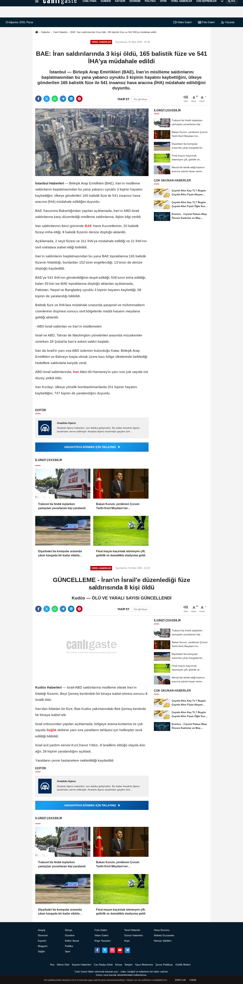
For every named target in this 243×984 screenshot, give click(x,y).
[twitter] (46, 99)
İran (76, 372)
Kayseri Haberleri (81, 964)
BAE (88, 226)
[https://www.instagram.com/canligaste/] (112, 950)
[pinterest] (79, 99)
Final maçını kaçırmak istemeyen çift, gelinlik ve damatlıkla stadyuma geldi (120, 553)
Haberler (45, 32)
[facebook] (38, 99)
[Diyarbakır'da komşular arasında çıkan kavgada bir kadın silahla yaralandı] (62, 531)
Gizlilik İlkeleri (183, 964)
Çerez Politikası (164, 964)
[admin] (127, 950)
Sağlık (51, 730)
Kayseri (42, 940)
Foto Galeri (208, 22)
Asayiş (41, 930)
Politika (69, 946)
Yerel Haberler (60, 32)
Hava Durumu (162, 930)
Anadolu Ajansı (66, 422)
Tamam (192, 980)
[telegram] (63, 99)
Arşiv (127, 940)
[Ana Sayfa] (36, 32)
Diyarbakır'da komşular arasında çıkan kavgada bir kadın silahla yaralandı (60, 553)
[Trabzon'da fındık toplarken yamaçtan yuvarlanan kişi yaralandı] (62, 484)
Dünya (68, 930)
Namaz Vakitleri (162, 940)
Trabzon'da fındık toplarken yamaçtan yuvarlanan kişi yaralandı (62, 506)
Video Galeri (184, 22)
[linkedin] (71, 99)
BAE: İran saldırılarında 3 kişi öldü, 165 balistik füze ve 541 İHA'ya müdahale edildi (113, 32)
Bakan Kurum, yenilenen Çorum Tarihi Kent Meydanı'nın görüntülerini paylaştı (117, 506)
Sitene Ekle (63, 964)
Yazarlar (229, 22)
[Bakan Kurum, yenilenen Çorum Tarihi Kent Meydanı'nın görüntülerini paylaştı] (120, 484)
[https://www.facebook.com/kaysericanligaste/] (97, 950)
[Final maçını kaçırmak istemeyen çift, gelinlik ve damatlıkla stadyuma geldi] (120, 531)
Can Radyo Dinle (103, 964)
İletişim (129, 964)
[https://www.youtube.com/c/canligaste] (120, 950)
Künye (118, 964)
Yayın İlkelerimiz (144, 964)
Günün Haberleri (133, 935)
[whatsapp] (55, 99)
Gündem (70, 935)
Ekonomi (43, 935)
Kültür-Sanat (72, 940)
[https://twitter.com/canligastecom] (104, 950)
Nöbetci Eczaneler (164, 935)
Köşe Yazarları (102, 940)
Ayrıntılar (180, 980)
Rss (52, 964)
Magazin (42, 946)
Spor (67, 951)
